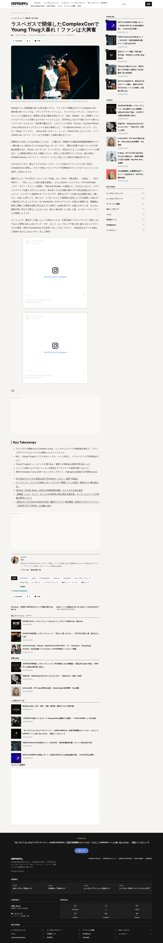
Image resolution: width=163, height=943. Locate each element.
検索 (148, 4)
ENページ (81, 851)
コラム (59, 6)
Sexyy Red (67, 578)
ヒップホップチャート (78, 3)
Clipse (34, 578)
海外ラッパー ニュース (69, 582)
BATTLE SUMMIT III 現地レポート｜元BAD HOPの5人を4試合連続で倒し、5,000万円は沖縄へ (59, 755)
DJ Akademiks (45, 578)
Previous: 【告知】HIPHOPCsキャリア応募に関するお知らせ (32, 608)
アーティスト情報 (69, 6)
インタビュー (65, 3)
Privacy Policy (95, 858)
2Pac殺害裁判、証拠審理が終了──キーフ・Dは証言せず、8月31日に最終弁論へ (131, 174)
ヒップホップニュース (51, 3)
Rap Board (51, 6)
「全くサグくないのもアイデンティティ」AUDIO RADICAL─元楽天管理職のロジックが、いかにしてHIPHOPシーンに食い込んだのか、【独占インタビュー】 (81, 842)
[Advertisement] (55, 415)
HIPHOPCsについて (109, 858)
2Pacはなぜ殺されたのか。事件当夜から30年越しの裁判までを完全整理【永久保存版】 (131, 69)
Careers (148, 858)
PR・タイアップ (93, 3)
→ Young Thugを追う (19, 591)
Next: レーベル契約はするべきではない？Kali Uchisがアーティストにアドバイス (77, 608)
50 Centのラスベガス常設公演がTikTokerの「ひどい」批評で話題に (47, 478)
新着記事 (27, 18)
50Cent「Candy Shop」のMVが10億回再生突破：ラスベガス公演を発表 (49, 490)
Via (12, 390)
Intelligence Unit (38, 6)
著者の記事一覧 (36, 570)
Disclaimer (138, 858)
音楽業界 (23, 586)
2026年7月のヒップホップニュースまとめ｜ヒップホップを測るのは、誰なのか (53, 621)
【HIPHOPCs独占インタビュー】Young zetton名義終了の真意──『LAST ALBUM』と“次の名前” (60, 718)
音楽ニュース (85, 582)
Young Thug (24, 582)
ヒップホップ (36, 582)
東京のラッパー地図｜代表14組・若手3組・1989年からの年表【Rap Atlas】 (131, 55)
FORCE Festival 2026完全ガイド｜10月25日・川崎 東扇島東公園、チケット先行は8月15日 (57, 743)
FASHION (104, 3)
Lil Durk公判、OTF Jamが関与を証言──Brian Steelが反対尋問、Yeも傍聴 (51, 688)
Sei (12, 35)
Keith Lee (56, 578)
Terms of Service (125, 858)
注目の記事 (34, 18)
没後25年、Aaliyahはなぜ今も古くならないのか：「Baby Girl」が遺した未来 (52, 676)
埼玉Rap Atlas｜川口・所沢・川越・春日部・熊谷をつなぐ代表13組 (48, 706)
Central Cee (24, 578)
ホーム (13, 13)
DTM (79, 6)
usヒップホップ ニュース (82, 578)
